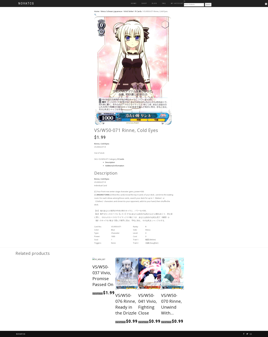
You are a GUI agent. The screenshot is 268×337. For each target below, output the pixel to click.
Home (134, 3)
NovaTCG (26, 3)
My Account (177, 3)
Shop (144, 3)
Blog (154, 3)
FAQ (164, 3)
